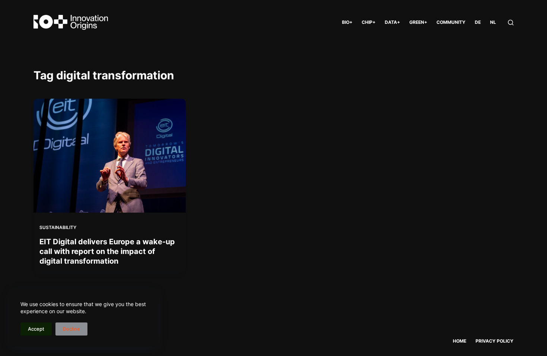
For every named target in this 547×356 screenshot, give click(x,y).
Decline (71, 329)
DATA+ (392, 22)
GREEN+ (418, 22)
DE (478, 22)
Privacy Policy (495, 341)
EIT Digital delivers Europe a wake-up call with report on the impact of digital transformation (107, 251)
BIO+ (347, 22)
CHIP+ (368, 22)
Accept (36, 329)
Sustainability (57, 227)
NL (493, 22)
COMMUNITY (451, 22)
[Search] (511, 22)
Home (459, 341)
